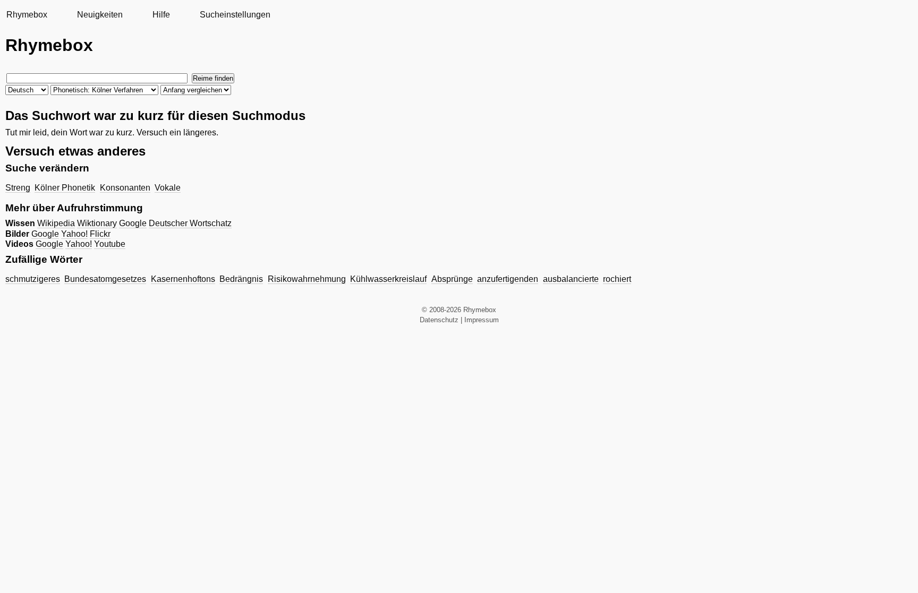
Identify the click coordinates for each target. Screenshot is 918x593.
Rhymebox (26, 14)
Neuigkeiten (100, 14)
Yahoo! (74, 233)
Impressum (481, 320)
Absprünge (452, 278)
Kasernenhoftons (183, 278)
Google (133, 223)
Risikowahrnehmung (307, 278)
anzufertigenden (507, 278)
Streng (17, 187)
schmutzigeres (32, 278)
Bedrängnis (241, 278)
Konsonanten (125, 187)
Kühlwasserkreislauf (388, 278)
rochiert (617, 278)
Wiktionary (97, 223)
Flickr (100, 233)
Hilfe (161, 14)
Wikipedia (56, 223)
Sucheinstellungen (235, 14)
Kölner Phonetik (65, 187)
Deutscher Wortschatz (190, 223)
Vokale (168, 187)
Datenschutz (439, 320)
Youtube (109, 243)
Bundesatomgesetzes (105, 278)
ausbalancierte (571, 278)
